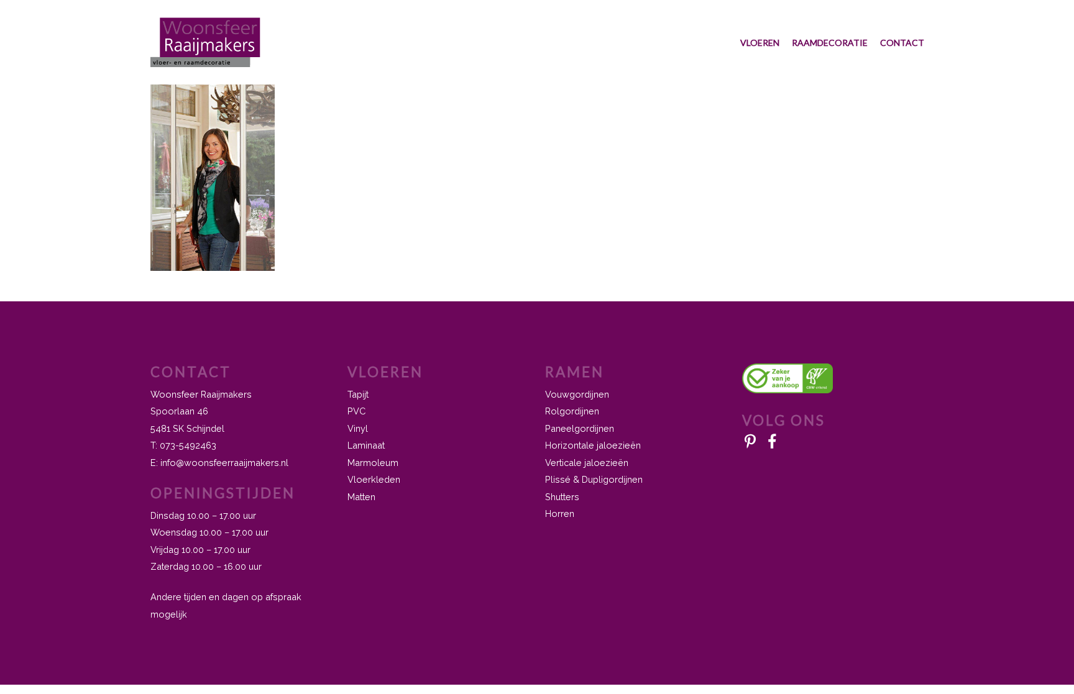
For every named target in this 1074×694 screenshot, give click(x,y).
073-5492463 (188, 445)
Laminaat (366, 445)
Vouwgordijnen (577, 394)
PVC (356, 411)
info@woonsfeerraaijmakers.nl (224, 462)
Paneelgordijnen (579, 428)
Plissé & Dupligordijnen (594, 479)
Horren (559, 513)
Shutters (562, 496)
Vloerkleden (373, 479)
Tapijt (358, 394)
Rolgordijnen (572, 411)
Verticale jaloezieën (586, 462)
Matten (361, 496)
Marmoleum (372, 462)
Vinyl (357, 428)
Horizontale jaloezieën (593, 445)
